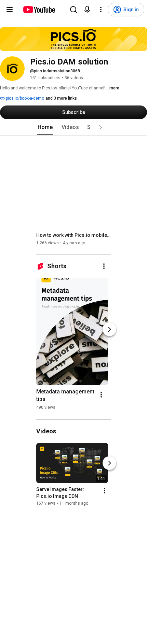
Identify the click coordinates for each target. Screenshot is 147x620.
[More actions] (104, 266)
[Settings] (101, 9)
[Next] (109, 329)
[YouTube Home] (39, 9)
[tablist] (73, 127)
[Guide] (9, 9)
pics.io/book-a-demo (24, 98)
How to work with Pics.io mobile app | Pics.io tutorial (73, 235)
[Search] (73, 9)
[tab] (45, 127)
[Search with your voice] (87, 9)
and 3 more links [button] (61, 98)
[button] (100, 127)
